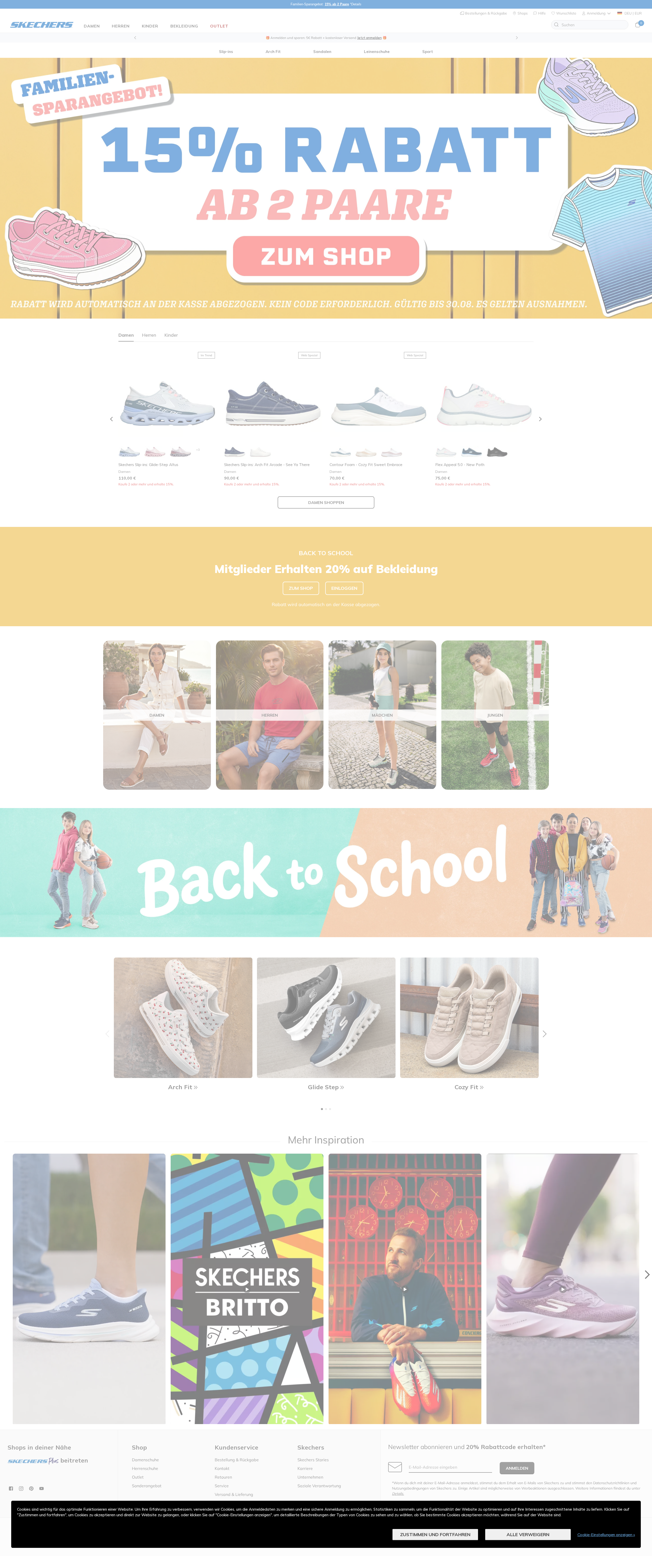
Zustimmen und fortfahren (435, 1534)
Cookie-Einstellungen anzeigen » (606, 1534)
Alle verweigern (528, 1534)
